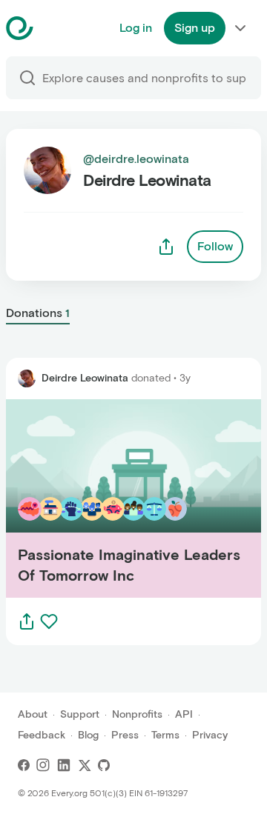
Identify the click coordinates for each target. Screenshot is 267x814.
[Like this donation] (49, 621)
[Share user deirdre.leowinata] (166, 247)
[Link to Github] (104, 765)
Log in (135, 28)
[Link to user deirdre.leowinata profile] (27, 378)
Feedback (41, 735)
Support (79, 714)
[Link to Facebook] (24, 765)
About (32, 714)
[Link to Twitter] (84, 765)
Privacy (210, 735)
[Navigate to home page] (57, 28)
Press (125, 735)
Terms (165, 735)
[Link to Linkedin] (63, 765)
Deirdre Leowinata (85, 378)
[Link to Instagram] (43, 765)
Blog (88, 735)
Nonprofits (137, 714)
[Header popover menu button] (240, 28)
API (184, 714)
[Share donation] (27, 621)
